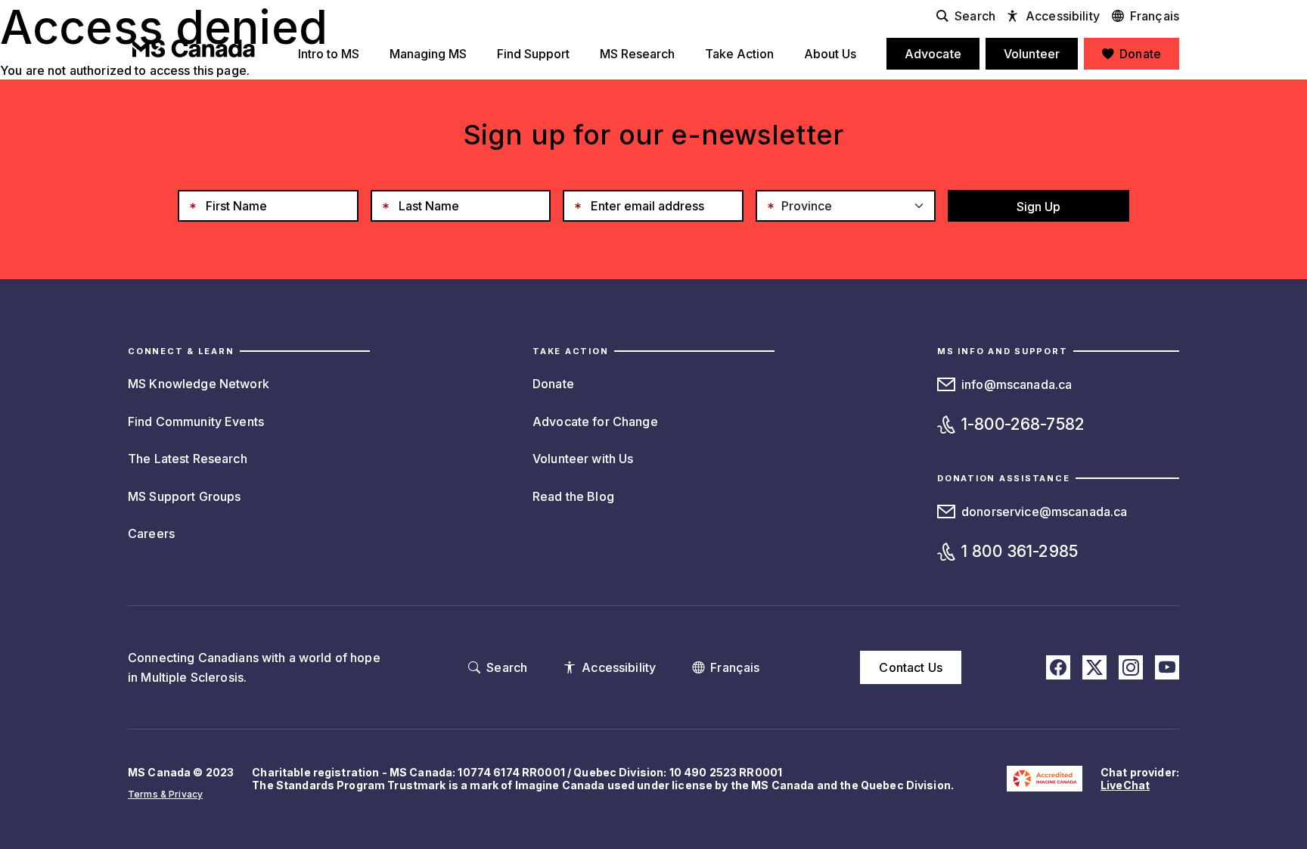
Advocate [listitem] (933, 53)
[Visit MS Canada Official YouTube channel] (1167, 667)
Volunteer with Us (582, 458)
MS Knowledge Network (198, 383)
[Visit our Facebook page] (1058, 667)
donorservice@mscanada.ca (1044, 511)
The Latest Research (187, 458)
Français (1154, 15)
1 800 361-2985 (1019, 551)
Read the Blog (573, 496)
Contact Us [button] (910, 667)
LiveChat (1125, 785)
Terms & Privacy (165, 794)
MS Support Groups (184, 496)
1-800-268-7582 (1023, 424)
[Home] (193, 48)
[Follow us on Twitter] (1094, 667)
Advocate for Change (595, 421)
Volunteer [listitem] (1032, 53)
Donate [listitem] (1140, 53)
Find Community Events (196, 421)
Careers (151, 533)
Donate (553, 383)
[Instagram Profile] (1131, 667)
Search (975, 15)
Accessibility (1063, 15)
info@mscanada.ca (1016, 384)
